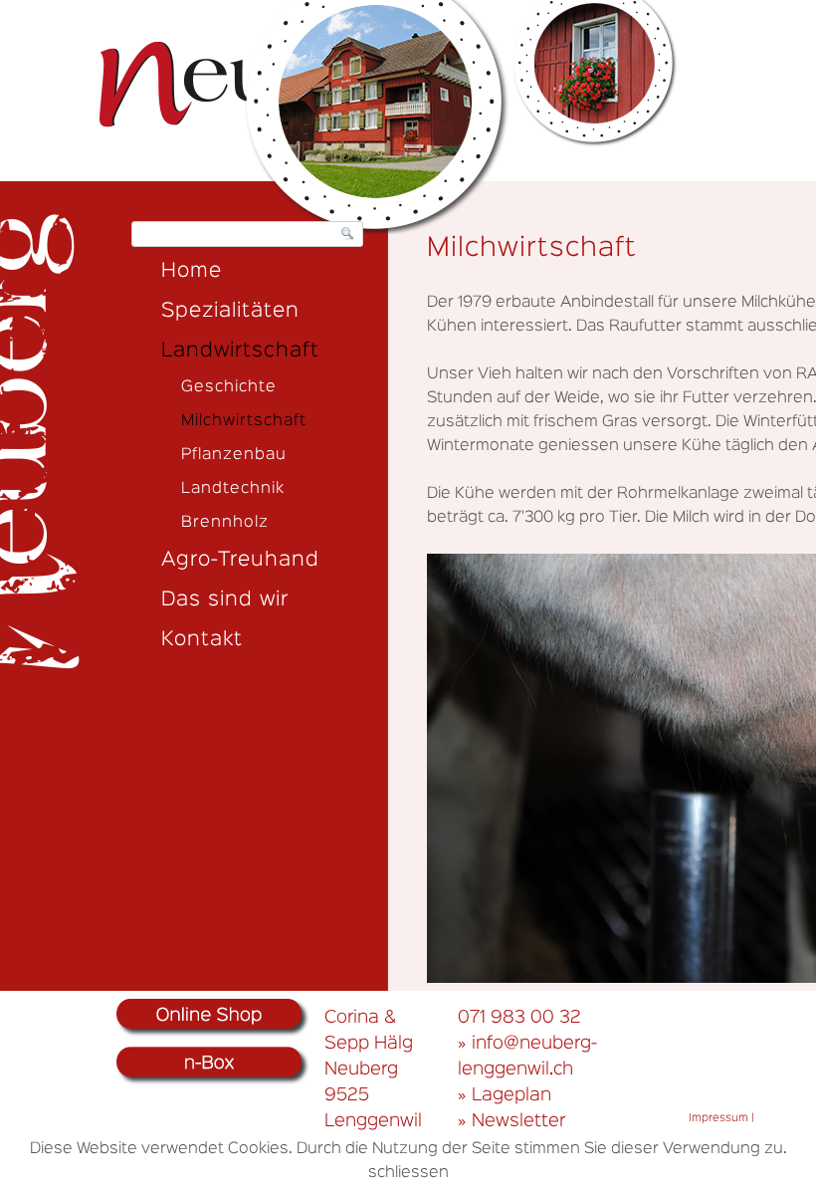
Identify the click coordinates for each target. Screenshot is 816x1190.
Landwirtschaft (240, 350)
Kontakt (202, 639)
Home (191, 271)
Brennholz (225, 523)
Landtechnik (233, 489)
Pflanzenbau (234, 455)
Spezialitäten (230, 311)
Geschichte (229, 387)
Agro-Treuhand (240, 560)
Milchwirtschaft (243, 421)
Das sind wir (225, 599)
